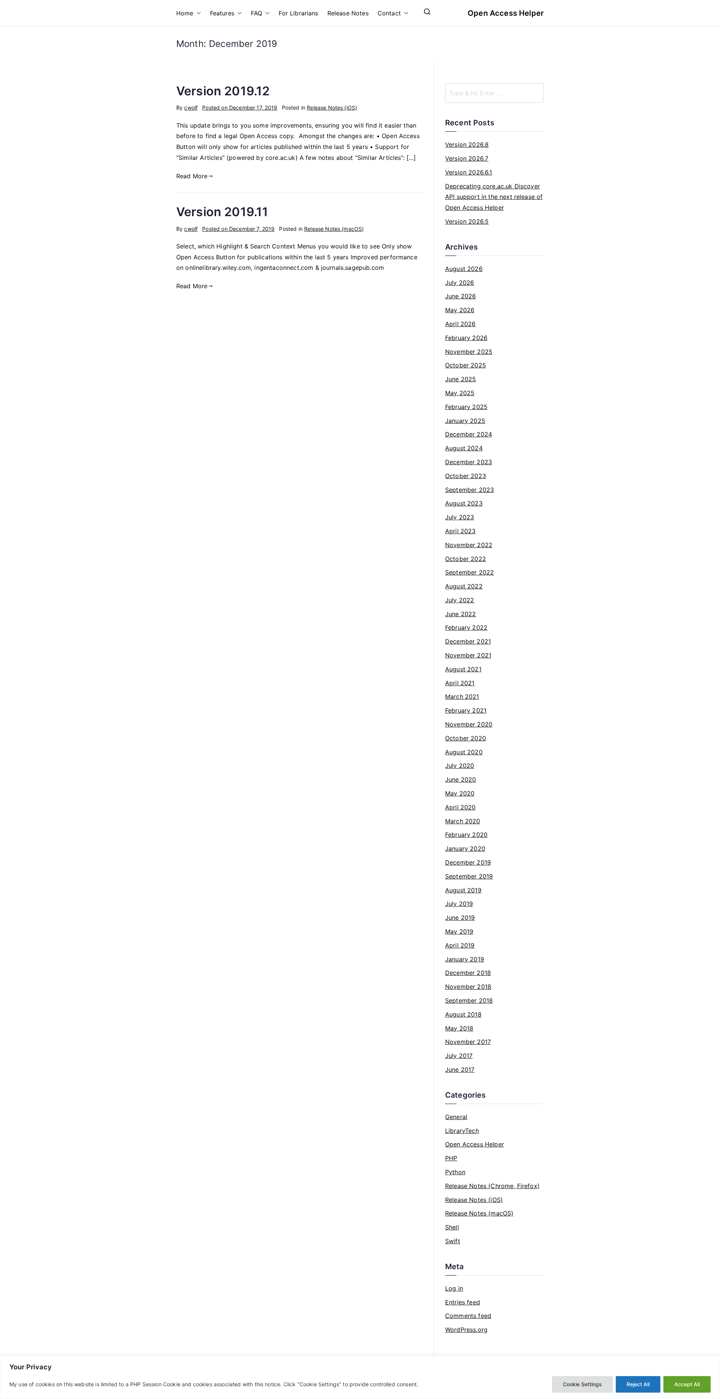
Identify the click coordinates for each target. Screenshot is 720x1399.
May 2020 (459, 793)
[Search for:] (494, 93)
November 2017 (468, 1041)
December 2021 (468, 641)
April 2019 (460, 945)
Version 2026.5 (467, 221)
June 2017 (459, 1069)
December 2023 (468, 462)
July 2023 (459, 517)
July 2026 (459, 282)
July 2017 (458, 1055)
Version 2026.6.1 (468, 172)
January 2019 (464, 959)
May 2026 (459, 310)
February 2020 (466, 834)
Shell (452, 1227)
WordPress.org (466, 1329)
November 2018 (468, 986)
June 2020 (460, 779)
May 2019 (459, 931)
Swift (452, 1241)
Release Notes (348, 13)
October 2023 (465, 476)
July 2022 (459, 600)
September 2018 (469, 1000)
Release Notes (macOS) (334, 229)
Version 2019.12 (223, 91)
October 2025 (465, 365)
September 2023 (469, 489)
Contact (389, 13)
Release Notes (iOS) (332, 107)
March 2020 (462, 821)
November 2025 (468, 351)
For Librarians (298, 13)
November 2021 (468, 655)
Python (455, 1172)
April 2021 (460, 683)
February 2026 (466, 337)
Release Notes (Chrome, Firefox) (492, 1186)
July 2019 (459, 903)
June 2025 (460, 379)
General (456, 1117)
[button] (197, 13)
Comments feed (468, 1315)
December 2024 (468, 434)
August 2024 (464, 448)
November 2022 (468, 545)
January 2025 (465, 420)
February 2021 (465, 710)
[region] (360, 1377)
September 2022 (469, 572)
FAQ (256, 13)
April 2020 (460, 807)
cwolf (191, 107)
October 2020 (465, 738)
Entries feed (462, 1302)
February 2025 (466, 407)
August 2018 (463, 1014)
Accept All (687, 1384)
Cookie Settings (582, 1384)
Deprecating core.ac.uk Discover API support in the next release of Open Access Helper (494, 197)
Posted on (239, 107)
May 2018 (459, 1028)
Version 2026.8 (467, 144)
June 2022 (460, 614)
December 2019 (468, 862)
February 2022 (466, 627)
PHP (451, 1158)
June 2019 (460, 917)
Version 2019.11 (222, 212)
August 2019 (463, 890)
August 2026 (464, 268)
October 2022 (465, 559)
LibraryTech (462, 1130)
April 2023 (460, 531)
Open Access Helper (506, 13)
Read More (191, 176)
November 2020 (468, 724)
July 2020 (459, 765)
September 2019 (469, 876)
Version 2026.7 (466, 158)
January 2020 (465, 848)
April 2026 (460, 324)
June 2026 (460, 296)
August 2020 (464, 752)
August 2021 (463, 669)
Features (222, 13)
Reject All (638, 1384)
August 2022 (464, 586)
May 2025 (459, 393)
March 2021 (462, 696)
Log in (454, 1288)
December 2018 (468, 972)
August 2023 (464, 503)
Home (185, 13)
